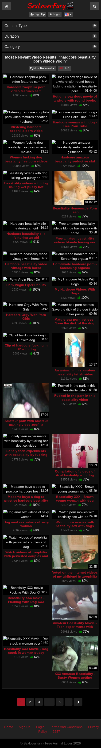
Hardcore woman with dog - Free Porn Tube (75, 124)
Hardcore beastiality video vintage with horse (26, 266)
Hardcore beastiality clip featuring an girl (26, 235)
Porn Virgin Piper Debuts (26, 285)
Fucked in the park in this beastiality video (74, 397)
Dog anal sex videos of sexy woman (26, 524)
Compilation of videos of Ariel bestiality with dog (75, 473)
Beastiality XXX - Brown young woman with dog (75, 498)
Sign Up (39, 14)
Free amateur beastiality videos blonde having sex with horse (75, 242)
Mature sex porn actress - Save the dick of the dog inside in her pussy (74, 323)
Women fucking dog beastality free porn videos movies (26, 161)
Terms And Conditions (66, 727)
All (61, 68)
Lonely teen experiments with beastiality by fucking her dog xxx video (26, 454)
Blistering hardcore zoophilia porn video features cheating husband (26, 130)
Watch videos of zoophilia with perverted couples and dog (26, 556)
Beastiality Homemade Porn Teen (75, 210)
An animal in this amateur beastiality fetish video (74, 372)
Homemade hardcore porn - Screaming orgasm (75, 266)
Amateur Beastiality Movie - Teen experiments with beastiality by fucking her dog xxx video (75, 628)
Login (56, 14)
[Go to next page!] (78, 702)
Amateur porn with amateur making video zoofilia (26, 422)
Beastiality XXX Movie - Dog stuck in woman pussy (26, 650)
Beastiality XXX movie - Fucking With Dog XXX (26, 599)
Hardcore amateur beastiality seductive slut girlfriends (75, 161)
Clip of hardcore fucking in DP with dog (26, 347)
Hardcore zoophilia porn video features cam (26, 89)
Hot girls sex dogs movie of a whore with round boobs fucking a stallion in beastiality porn (75, 102)
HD (67, 68)
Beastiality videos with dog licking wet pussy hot (26, 185)
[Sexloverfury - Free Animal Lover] (50, 5)
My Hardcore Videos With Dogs (75, 291)
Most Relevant (44, 68)
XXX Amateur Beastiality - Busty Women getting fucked (75, 677)
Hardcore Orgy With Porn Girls (26, 316)
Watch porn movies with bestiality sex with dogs (75, 524)
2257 (56, 731)
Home (8, 727)
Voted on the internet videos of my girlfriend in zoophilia (75, 574)
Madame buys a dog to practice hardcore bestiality (26, 498)
